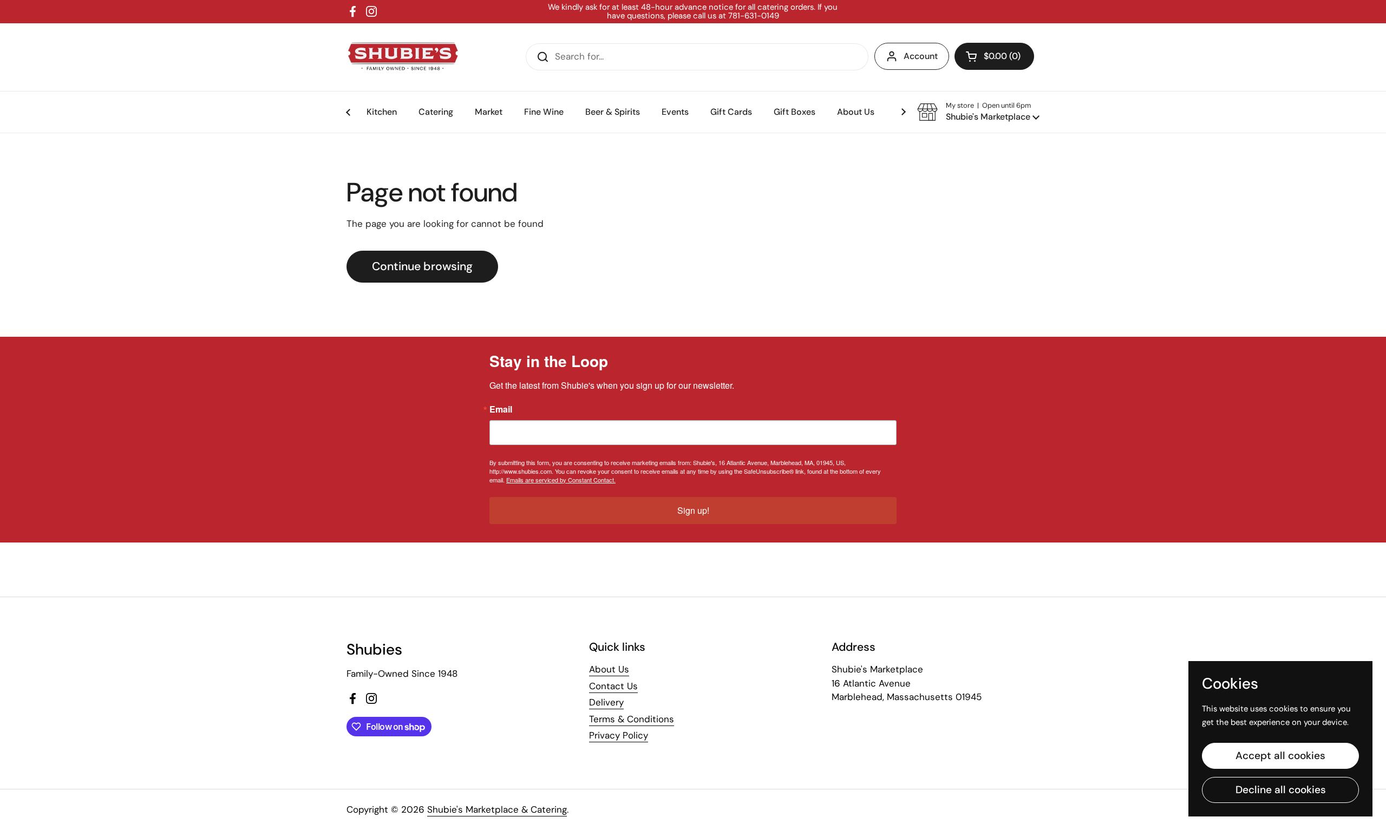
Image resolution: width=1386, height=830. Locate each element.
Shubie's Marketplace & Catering (497, 809)
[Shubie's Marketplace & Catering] (403, 57)
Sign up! (693, 510)
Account (921, 56)
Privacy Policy (618, 735)
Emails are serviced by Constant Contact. (561, 479)
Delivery (606, 702)
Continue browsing (422, 266)
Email (500, 409)
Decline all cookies (1280, 789)
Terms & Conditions (631, 719)
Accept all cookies (1280, 755)
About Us (609, 669)
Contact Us (613, 686)
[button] (994, 56)
